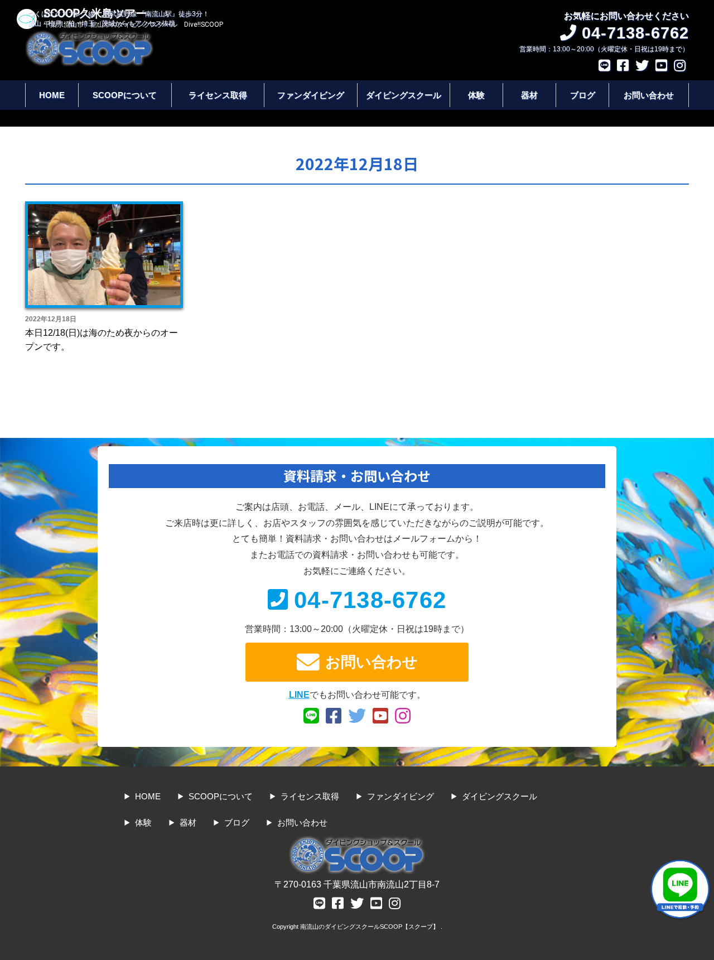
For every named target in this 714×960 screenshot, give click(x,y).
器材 (529, 95)
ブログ (582, 95)
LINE (299, 695)
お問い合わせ (649, 95)
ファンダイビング (310, 95)
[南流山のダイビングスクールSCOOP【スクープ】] (89, 35)
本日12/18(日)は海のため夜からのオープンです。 (101, 340)
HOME (52, 95)
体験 (476, 95)
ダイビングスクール (403, 95)
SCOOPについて (125, 95)
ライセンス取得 (218, 95)
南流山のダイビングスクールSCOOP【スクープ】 (370, 926)
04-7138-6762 (370, 600)
